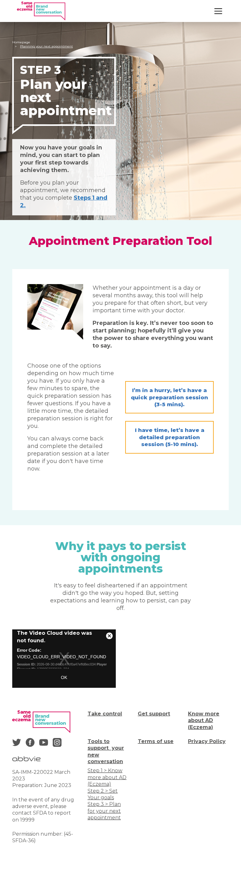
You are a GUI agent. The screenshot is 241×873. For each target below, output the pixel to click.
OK (64, 677)
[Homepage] (41, 11)
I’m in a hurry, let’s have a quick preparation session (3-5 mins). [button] (169, 397)
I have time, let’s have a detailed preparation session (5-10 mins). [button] (169, 437)
